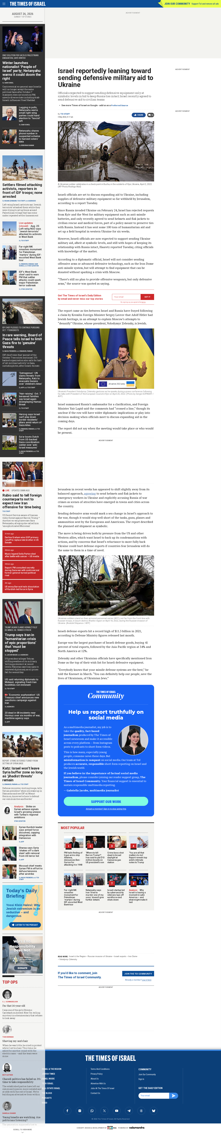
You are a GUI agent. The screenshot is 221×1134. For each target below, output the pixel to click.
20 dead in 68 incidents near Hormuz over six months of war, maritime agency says (22, 715)
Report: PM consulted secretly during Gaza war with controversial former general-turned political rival (22, 571)
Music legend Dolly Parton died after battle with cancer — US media (22, 555)
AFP (22, 387)
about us (95, 1078)
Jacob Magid (12, 655)
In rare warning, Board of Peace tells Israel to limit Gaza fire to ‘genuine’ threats (22, 341)
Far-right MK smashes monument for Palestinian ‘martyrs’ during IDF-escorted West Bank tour (73, 897)
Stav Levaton (33, 266)
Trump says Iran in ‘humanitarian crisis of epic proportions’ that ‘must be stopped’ (20, 643)
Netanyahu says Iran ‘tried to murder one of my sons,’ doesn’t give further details (95, 895)
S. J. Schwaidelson (10, 1002)
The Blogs (47, 1093)
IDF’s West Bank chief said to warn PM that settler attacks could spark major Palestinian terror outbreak (30, 278)
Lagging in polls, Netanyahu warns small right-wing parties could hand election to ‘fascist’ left (29, 114)
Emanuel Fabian (27, 264)
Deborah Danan (27, 145)
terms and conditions (100, 1069)
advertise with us (98, 1083)
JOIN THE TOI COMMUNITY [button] (138, 973)
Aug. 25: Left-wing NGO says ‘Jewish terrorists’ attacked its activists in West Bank (30, 231)
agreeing (90, 493)
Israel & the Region (77, 956)
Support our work (106, 801)
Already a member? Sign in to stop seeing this (106, 808)
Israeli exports (120, 956)
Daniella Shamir (9, 1113)
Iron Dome (132, 956)
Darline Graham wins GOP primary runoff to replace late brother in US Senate (22, 540)
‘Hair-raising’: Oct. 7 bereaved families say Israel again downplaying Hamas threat (30, 399)
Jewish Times (48, 1074)
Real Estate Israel (51, 1088)
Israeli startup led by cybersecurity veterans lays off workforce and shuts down (116, 895)
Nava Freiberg (10, 351)
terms (144, 302)
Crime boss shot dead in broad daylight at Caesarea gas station (115, 858)
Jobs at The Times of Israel (102, 1088)
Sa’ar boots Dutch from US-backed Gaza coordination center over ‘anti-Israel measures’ (29, 442)
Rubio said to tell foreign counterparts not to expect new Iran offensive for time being (21, 501)
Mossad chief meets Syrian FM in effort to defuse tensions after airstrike (31, 869)
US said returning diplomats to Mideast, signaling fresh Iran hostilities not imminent (21, 682)
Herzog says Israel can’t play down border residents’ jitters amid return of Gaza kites (30, 420)
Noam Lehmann (11, 201)
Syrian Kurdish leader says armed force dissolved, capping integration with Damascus (30, 832)
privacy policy (97, 1074)
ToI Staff (65, 114)
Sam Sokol (9, 83)
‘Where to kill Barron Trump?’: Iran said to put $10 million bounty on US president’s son (95, 858)
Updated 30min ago (21, 490)
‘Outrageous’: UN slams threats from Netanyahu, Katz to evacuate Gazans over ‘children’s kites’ (30, 378)
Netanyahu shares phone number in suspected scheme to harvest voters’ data (29, 136)
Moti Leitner (7, 1075)
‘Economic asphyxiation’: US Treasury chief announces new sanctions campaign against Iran (22, 698)
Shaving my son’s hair (15, 1041)
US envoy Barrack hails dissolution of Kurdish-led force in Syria (22, 587)
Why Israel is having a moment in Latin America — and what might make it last (138, 896)
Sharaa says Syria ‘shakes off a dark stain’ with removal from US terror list (29, 851)
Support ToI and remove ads (205, 4)
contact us (95, 1093)
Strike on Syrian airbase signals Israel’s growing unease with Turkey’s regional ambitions (27, 812)
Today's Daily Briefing (21, 893)
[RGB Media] (112, 1127)
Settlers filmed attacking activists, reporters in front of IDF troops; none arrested (22, 191)
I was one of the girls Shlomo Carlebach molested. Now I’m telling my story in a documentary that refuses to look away (22, 1014)
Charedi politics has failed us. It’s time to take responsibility (21, 1080)
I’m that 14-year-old (13, 1005)
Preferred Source (119, 105)
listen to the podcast (26, 925)
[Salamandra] (136, 1127)
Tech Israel (47, 1083)
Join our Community (177, 3)
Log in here (146, 979)
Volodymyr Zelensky (68, 959)
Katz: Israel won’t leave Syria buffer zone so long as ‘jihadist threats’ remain (22, 774)
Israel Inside (48, 1078)
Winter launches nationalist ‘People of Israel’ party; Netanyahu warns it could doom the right (21, 70)
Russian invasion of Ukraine (100, 956)
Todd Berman (8, 1037)
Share (140, 115)
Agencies (32, 201)
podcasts (47, 1098)
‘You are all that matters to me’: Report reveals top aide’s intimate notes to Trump (138, 858)
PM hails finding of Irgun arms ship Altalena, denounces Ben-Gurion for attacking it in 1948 (73, 859)
